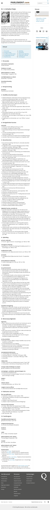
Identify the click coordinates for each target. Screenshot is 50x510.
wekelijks (40, 42)
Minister (15, 491)
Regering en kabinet (5, 485)
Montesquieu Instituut (24, 4)
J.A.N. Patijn (12, 460)
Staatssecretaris (17, 493)
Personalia (6, 51)
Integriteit (16, 495)
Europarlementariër (18, 483)
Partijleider (16, 487)
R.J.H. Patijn (11, 454)
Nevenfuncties (7, 56)
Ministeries (3, 487)
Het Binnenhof (5, 474)
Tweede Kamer (4, 478)
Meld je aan (39, 47)
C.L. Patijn (9, 451)
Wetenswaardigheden (24, 54)
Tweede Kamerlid (17, 480)
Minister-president (18, 489)
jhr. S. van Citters (13, 457)
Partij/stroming (7, 52)
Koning (2, 489)
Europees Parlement (30, 483)
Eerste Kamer (4, 480)
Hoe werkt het (4, 476)
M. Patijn (9, 452)
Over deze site (4, 502)
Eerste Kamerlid (17, 478)
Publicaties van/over (23, 55)
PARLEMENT (20, 2)
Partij (2, 483)
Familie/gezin (22, 56)
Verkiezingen (30, 474)
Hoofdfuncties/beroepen (10, 54)
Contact (10, 502)
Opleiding (21, 51)
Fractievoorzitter (17, 485)
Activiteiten (21, 52)
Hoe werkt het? (17, 476)
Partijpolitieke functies (9, 55)
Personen (17, 474)
